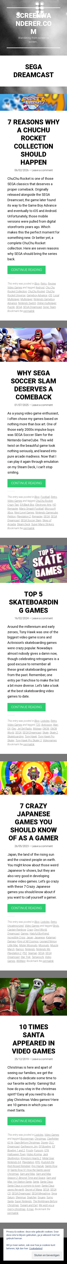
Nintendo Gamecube (46, 512)
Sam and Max (27, 1173)
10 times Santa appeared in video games (33, 1039)
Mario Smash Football (31, 508)
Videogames (50, 740)
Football (45, 496)
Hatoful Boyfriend (39, 933)
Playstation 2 (24, 516)
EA (8, 728)
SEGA (19, 307)
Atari (55, 724)
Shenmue (21, 1197)
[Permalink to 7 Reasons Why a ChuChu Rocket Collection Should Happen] (33, 102)
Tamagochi (38, 957)
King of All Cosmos (28, 941)
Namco (20, 949)
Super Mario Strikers (42, 524)
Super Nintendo (23, 1201)
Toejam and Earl (29, 1205)
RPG (37, 1162)
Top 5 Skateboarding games (33, 602)
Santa (36, 1181)
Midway (37, 728)
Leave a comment (42, 170)
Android (40, 287)
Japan (29, 937)
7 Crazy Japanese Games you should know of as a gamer (33, 822)
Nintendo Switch (27, 303)
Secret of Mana (33, 1189)
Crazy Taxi (13, 504)
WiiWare (20, 961)
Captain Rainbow (16, 929)
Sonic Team (49, 307)
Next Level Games (24, 512)
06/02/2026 (22, 170)
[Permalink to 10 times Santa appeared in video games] (33, 997)
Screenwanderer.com (34, 24)
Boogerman (27, 1138)
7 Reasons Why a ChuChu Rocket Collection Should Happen (34, 142)
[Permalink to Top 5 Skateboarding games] (33, 564)
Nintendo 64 (14, 1162)
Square (41, 1197)
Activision (46, 724)
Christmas (40, 1138)
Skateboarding (15, 736)
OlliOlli (45, 728)
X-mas (30, 1209)
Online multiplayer (46, 303)
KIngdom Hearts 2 (31, 1158)
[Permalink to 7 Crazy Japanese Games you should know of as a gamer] (33, 778)
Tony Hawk (31, 736)
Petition (11, 516)
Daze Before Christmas (27, 1142)
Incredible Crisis (16, 937)
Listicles (45, 720)
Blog (36, 283)
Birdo (56, 925)
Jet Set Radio (24, 728)
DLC (51, 1142)
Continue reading (26, 270)
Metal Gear (48, 1158)
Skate (45, 732)
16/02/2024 (22, 618)
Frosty (29, 1150)
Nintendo (30, 949)
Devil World (40, 929)
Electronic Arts (43, 504)
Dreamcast (13, 933)
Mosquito (44, 945)
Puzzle (11, 307)
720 (38, 724)
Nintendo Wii (43, 949)
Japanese (39, 937)
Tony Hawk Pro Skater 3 (28, 740)
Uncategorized (15, 925)
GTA (46, 1150)
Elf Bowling (45, 1146)
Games (24, 933)
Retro (44, 283)
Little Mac (12, 945)
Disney (44, 1142)
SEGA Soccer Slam (31, 520)
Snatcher (31, 1197)
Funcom (38, 1150)
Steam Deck (23, 524)
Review (52, 283)
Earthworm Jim (29, 1146)
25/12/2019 (22, 1059)
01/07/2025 (22, 404)
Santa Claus (46, 1181)
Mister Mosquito (28, 945)
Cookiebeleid (35, 1248)
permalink (28, 311)
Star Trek (26, 957)
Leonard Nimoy (48, 941)
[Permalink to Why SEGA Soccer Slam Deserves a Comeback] (33, 345)
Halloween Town (16, 1154)
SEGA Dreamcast (32, 307)
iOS (50, 295)
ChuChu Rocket (36, 291)
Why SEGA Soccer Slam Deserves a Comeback (33, 385)
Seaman (32, 953)
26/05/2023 (22, 846)
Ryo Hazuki (37, 1166)
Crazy (30, 929)
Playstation (28, 1162)
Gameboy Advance (37, 295)
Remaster (37, 516)
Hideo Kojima (34, 1154)
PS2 (25, 953)
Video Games (14, 287)
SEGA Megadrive (41, 1193)
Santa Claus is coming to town (23, 1185)
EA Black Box (27, 504)
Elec (14, 728)
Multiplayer (26, 299)
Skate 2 (54, 732)
